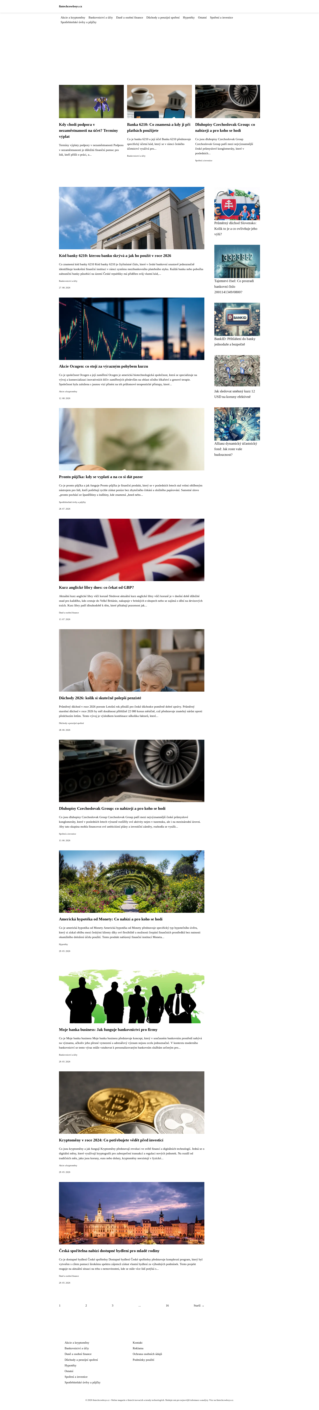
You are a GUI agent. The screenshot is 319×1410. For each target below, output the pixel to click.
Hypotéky (189, 17)
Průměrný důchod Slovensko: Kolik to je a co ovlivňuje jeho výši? (235, 228)
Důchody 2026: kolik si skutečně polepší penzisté (100, 698)
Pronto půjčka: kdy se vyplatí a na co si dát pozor (101, 477)
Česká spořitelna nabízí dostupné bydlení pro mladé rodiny (109, 1251)
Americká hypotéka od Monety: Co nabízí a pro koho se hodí (110, 919)
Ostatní (202, 17)
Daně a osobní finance (129, 17)
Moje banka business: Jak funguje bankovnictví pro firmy (108, 1029)
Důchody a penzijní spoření (163, 17)
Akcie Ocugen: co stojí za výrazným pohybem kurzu (103, 366)
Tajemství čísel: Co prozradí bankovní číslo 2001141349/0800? (234, 286)
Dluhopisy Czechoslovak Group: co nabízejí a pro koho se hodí (112, 808)
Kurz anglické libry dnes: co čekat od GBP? (96, 587)
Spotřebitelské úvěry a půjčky (79, 22)
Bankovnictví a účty (101, 17)
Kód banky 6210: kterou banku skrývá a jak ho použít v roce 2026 (115, 255)
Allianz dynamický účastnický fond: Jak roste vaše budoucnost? (235, 448)
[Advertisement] (159, 49)
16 (167, 1305)
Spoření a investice (221, 17)
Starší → (199, 1305)
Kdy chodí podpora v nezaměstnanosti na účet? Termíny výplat (88, 130)
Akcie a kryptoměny (73, 17)
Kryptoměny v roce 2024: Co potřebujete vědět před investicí (111, 1140)
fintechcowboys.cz (70, 6)
